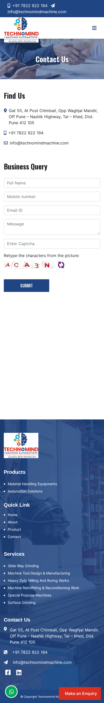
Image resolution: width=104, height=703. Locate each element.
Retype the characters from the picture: (41, 255)
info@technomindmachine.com (42, 662)
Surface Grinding (22, 602)
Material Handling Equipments (32, 484)
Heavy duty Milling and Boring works (38, 580)
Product (14, 529)
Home (12, 515)
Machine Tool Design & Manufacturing (39, 573)
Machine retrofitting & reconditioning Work (43, 588)
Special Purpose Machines (29, 595)
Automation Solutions (25, 491)
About (13, 522)
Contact (14, 537)
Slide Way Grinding (23, 566)
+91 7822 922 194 (29, 5)
